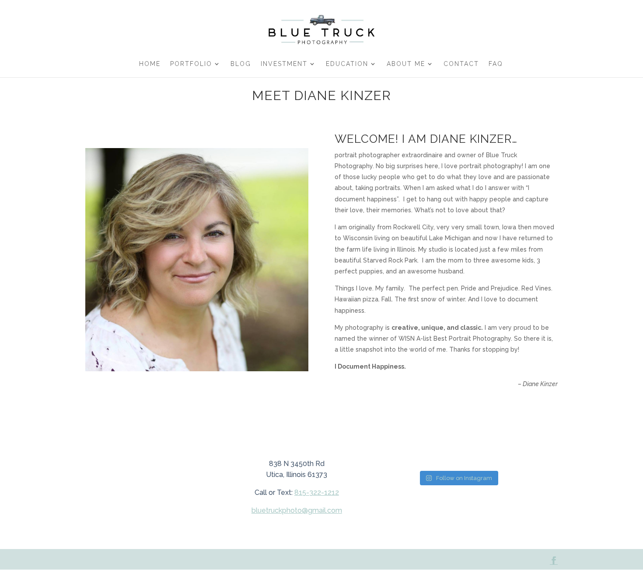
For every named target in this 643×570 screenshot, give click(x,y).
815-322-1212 (316, 492)
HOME (150, 64)
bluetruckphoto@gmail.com (297, 510)
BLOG (241, 64)
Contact (461, 64)
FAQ (496, 64)
